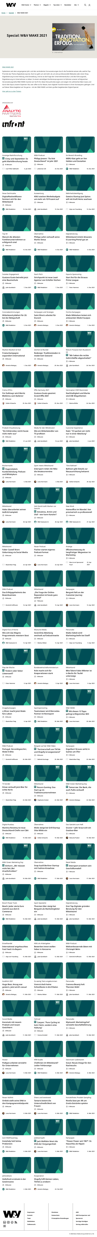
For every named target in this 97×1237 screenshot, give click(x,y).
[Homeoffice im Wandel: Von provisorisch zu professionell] (80, 495)
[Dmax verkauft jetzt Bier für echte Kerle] (16, 773)
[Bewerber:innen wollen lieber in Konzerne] (48, 933)
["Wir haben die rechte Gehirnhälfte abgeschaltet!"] (80, 339)
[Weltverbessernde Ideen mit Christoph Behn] (80, 933)
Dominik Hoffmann (12, 605)
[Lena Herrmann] (3, 482)
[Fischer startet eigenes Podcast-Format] (48, 536)
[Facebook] (12, 1222)
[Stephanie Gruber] (35, 800)
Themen (36, 5)
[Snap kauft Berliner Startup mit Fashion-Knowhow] (48, 851)
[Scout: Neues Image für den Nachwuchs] (80, 1049)
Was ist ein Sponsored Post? (76, 563)
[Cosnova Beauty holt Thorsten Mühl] (80, 970)
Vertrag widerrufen (82, 1224)
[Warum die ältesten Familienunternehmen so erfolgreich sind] (16, 223)
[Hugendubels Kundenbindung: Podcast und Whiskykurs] (16, 455)
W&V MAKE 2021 (8, 67)
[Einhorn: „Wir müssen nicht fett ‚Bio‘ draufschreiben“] (16, 851)
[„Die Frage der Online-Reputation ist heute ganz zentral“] (48, 578)
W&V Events (25, 5)
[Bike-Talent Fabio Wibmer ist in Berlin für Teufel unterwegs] (80, 657)
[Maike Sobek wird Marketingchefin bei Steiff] (80, 619)
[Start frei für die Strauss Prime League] (80, 263)
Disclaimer (55, 1212)
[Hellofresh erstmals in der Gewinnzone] (16, 1165)
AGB (77, 1212)
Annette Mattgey (43, 325)
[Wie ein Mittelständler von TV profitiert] (48, 417)
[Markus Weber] (35, 643)
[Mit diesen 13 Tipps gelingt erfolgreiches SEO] (80, 697)
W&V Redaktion (74, 169)
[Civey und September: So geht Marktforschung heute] (16, 145)
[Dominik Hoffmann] (3, 605)
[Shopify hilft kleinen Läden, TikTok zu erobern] (48, 1165)
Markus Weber (42, 643)
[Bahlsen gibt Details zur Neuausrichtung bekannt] (80, 455)
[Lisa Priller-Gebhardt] (3, 169)
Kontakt (29, 1215)
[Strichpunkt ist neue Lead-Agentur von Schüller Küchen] (48, 263)
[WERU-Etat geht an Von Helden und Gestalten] (80, 145)
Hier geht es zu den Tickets (11, 91)
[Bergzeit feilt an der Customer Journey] (80, 578)
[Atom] (4, 1226)
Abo (75, 5)
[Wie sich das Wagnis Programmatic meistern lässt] (16, 619)
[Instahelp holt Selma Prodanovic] (16, 1127)
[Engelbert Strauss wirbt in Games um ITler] (80, 735)
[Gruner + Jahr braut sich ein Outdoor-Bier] (80, 814)
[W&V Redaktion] (67, 169)
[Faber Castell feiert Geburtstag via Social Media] (16, 536)
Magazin (46, 5)
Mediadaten (31, 1221)
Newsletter (67, 5)
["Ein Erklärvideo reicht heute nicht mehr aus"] (16, 417)
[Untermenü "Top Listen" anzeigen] (61, 5)
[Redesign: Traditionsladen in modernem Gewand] (48, 339)
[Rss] (15, 1222)
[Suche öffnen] (85, 4)
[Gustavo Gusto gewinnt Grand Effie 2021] (48, 379)
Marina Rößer (73, 403)
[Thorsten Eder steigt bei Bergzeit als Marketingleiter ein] (48, 892)
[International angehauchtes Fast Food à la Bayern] (16, 933)
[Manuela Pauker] (67, 838)
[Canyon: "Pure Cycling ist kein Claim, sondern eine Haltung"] (48, 1008)
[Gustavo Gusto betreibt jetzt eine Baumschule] (16, 263)
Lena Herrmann (11, 482)
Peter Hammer (74, 287)
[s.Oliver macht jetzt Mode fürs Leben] (16, 697)
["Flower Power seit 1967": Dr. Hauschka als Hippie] (80, 1127)
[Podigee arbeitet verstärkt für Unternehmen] (16, 1049)
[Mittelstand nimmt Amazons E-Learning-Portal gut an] (80, 223)
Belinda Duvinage (43, 759)
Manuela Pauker (74, 838)
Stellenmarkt (31, 1224)
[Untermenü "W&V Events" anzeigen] (30, 5)
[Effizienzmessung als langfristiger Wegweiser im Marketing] (80, 536)
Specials (11, 13)
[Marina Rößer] (67, 403)
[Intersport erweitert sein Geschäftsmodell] (80, 851)
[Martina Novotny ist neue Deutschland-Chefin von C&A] (16, 814)
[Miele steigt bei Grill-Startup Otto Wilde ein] (48, 814)
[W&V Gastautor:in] (35, 522)
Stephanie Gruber (43, 800)
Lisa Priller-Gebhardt (12, 169)
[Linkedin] (4, 1222)
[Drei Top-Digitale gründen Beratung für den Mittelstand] (80, 892)
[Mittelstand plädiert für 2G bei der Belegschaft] (16, 301)
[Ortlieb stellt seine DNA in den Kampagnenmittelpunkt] (16, 1087)
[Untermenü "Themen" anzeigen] (40, 5)
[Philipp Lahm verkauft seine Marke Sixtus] (48, 223)
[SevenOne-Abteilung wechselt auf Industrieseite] (48, 619)
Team (29, 1218)
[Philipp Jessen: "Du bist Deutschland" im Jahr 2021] (48, 145)
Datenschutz (55, 1215)
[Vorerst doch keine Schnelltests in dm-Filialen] (48, 970)
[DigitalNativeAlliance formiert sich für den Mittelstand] (16, 183)
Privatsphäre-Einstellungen (60, 1218)
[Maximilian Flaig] (3, 565)
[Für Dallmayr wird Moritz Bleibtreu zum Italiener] (16, 379)
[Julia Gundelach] (35, 209)
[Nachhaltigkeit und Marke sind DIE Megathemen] (80, 379)
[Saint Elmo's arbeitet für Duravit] (48, 301)
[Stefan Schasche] (3, 403)
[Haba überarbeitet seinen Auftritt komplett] (16, 495)
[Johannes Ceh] (35, 169)
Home (3, 13)
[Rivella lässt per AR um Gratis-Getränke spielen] (80, 1087)
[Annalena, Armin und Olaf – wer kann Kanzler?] (48, 495)
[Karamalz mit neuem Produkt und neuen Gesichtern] (16, 1008)
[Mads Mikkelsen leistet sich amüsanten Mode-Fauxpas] (80, 301)
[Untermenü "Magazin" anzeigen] (50, 5)
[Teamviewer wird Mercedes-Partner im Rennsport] (48, 697)
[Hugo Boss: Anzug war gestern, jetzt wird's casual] (16, 970)
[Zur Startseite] (12, 1214)
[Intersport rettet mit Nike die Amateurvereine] (48, 455)
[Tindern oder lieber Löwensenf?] (16, 657)
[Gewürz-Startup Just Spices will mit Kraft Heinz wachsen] (80, 183)
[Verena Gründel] (35, 1035)
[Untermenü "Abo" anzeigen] (78, 5)
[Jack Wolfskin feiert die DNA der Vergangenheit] (48, 1127)
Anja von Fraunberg (75, 209)
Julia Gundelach (42, 209)
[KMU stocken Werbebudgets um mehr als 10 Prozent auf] (48, 183)
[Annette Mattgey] (35, 325)
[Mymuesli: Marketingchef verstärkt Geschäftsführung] (80, 1008)
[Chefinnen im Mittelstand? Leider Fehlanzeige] (48, 1049)
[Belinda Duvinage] (35, 759)
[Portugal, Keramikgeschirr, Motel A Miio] (16, 735)
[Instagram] (8, 1222)
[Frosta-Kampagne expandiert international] (16, 339)
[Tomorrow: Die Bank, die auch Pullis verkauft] (80, 773)
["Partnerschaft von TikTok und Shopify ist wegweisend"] (48, 735)
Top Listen (56, 5)
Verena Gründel (42, 1035)
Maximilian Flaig (11, 565)
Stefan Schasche (11, 403)
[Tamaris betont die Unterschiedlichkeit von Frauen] (48, 1087)
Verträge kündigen (82, 1221)
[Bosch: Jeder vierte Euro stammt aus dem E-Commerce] (16, 892)
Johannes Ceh (42, 169)
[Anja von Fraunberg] (67, 209)
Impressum (31, 1212)
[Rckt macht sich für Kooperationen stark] (48, 657)
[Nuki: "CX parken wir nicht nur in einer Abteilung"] (80, 417)
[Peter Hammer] (67, 287)
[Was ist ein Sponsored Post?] (67, 563)
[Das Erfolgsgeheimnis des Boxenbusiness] (16, 578)
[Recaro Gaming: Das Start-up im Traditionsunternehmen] (48, 773)
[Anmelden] (89, 4)
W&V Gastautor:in (43, 522)
